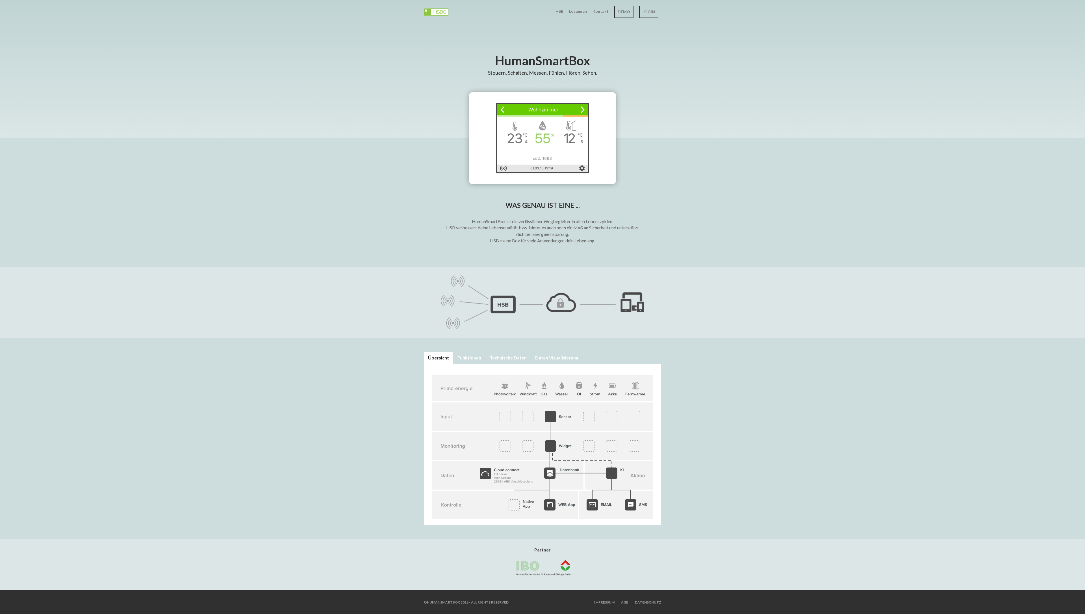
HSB (559, 11)
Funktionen (469, 357)
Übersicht (438, 357)
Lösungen (578, 11)
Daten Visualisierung (556, 357)
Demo (624, 11)
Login (649, 11)
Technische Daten (508, 357)
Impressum (604, 602)
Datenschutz (648, 602)
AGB (624, 602)
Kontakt (601, 11)
